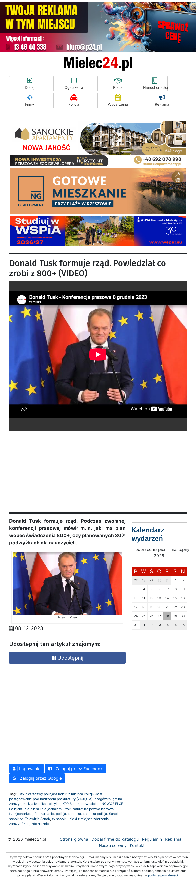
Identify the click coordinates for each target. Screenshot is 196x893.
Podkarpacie (44, 814)
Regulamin (152, 839)
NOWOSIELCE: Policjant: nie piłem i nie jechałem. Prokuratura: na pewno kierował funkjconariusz (66, 809)
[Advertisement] (98, 466)
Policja (73, 104)
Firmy (29, 104)
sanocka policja (95, 814)
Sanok (114, 814)
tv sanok (59, 819)
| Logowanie (27, 768)
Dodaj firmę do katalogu (115, 839)
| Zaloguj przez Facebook (77, 768)
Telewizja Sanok (37, 819)
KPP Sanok (71, 804)
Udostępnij (69, 658)
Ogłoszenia (74, 87)
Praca (118, 87)
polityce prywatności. (163, 875)
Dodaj (29, 87)
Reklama (162, 104)
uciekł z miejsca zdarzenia (88, 819)
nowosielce (90, 804)
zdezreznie (40, 824)
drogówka (103, 799)
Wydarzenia (118, 104)
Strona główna (74, 839)
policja (61, 814)
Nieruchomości (155, 87)
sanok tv (16, 819)
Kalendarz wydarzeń (148, 534)
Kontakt (137, 845)
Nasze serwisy (113, 845)
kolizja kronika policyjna (41, 804)
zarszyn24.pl (19, 824)
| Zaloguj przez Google (39, 778)
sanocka (74, 814)
